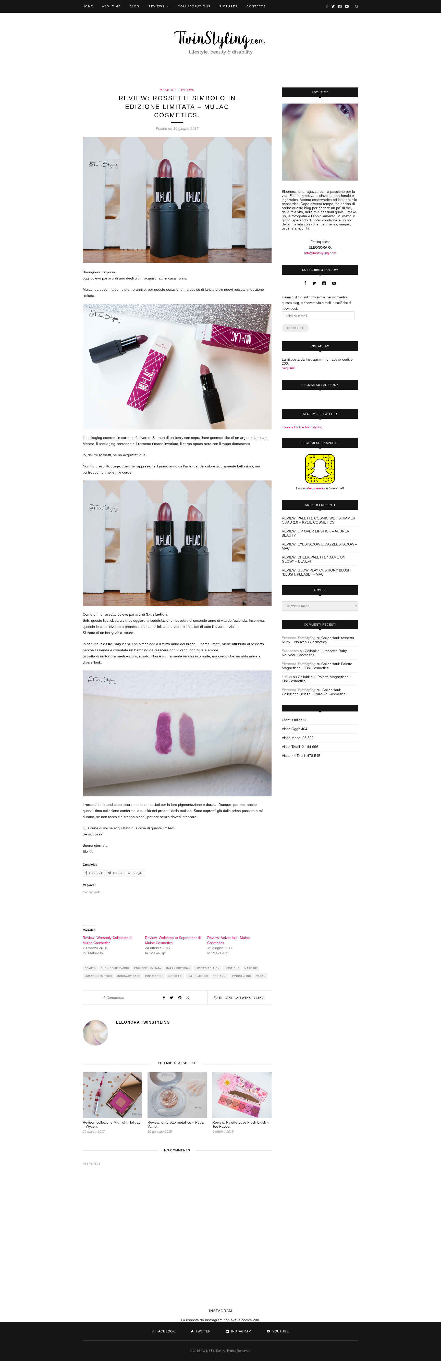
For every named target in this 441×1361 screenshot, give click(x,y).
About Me (111, 6)
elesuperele (315, 488)
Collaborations (194, 6)
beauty (90, 968)
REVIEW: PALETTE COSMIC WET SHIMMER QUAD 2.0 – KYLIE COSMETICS (318, 520)
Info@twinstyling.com (320, 253)
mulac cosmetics (98, 976)
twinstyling (241, 976)
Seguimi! (288, 368)
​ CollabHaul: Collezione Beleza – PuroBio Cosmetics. (314, 692)
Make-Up (168, 89)
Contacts (256, 6)
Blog (135, 6)
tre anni (220, 976)
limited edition (207, 968)
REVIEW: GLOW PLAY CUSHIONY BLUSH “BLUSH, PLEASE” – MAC (316, 572)
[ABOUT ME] (320, 142)
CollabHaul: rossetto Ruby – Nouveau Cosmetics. (318, 640)
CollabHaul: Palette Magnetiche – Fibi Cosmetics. (317, 666)
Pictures (228, 6)
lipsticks (232, 968)
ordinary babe (128, 976)
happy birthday (178, 968)
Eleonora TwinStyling (241, 998)
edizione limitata (147, 968)
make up (250, 968)
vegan (261, 976)
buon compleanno (115, 968)
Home (88, 6)
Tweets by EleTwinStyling (302, 427)
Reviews (157, 6)
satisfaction (198, 976)
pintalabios (154, 976)
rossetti (175, 976)
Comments (114, 998)
